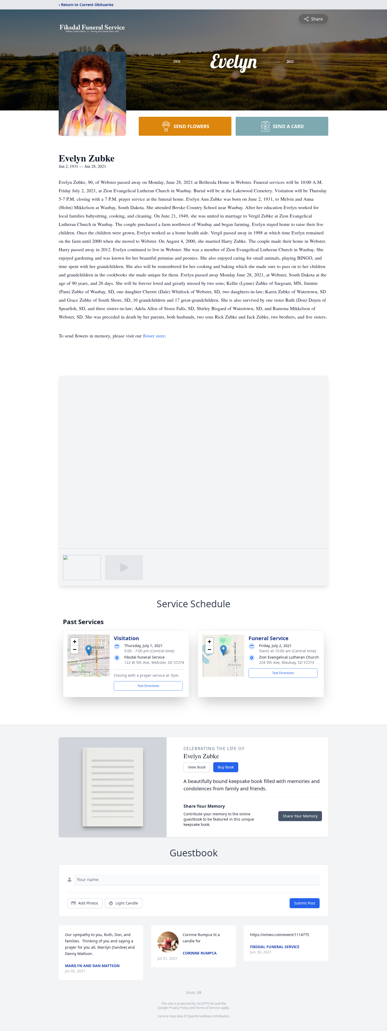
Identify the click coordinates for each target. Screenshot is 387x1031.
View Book (197, 767)
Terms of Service (208, 1007)
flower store (154, 335)
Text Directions (148, 686)
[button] (88, 650)
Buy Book (226, 767)
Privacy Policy (178, 1007)
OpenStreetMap (199, 1016)
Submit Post (304, 903)
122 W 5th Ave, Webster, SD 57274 (154, 662)
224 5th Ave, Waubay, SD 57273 (286, 662)
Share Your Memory (300, 815)
